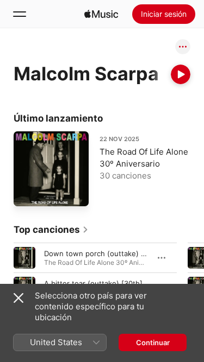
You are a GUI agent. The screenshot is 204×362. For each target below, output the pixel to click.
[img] (101, 14)
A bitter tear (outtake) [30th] (93, 282)
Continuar (153, 342)
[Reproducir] (180, 74)
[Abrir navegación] (20, 14)
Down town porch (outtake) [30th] (103, 253)
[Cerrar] (18, 298)
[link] (51, 230)
